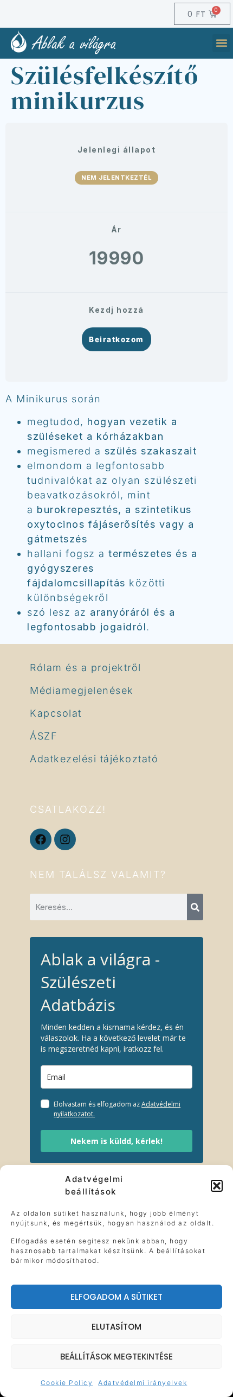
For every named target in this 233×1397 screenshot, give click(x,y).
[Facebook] (40, 839)
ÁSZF (43, 736)
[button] (216, 1185)
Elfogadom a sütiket (116, 1297)
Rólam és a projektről (85, 667)
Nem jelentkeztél (116, 177)
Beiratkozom (116, 339)
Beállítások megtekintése (116, 1356)
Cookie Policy (67, 1383)
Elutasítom (116, 1326)
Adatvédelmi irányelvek (142, 1383)
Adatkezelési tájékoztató (94, 758)
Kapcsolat (56, 713)
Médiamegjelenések (82, 690)
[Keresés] (195, 907)
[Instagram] (65, 839)
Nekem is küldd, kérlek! (116, 1141)
